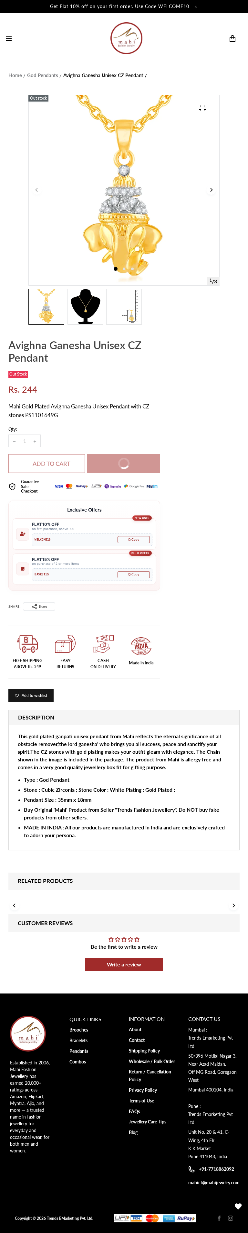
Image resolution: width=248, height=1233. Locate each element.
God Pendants (42, 75)
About (135, 1029)
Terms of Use (141, 1100)
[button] (124, 269)
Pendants (78, 1051)
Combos (77, 1061)
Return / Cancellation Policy (150, 1075)
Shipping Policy (144, 1050)
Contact (137, 1040)
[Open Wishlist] (238, 1206)
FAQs (134, 1111)
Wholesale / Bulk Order (152, 1061)
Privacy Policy (143, 1090)
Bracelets (78, 1040)
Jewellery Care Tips (147, 1121)
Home (15, 75)
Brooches (78, 1029)
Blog (133, 1132)
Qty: (12, 429)
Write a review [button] (124, 964)
